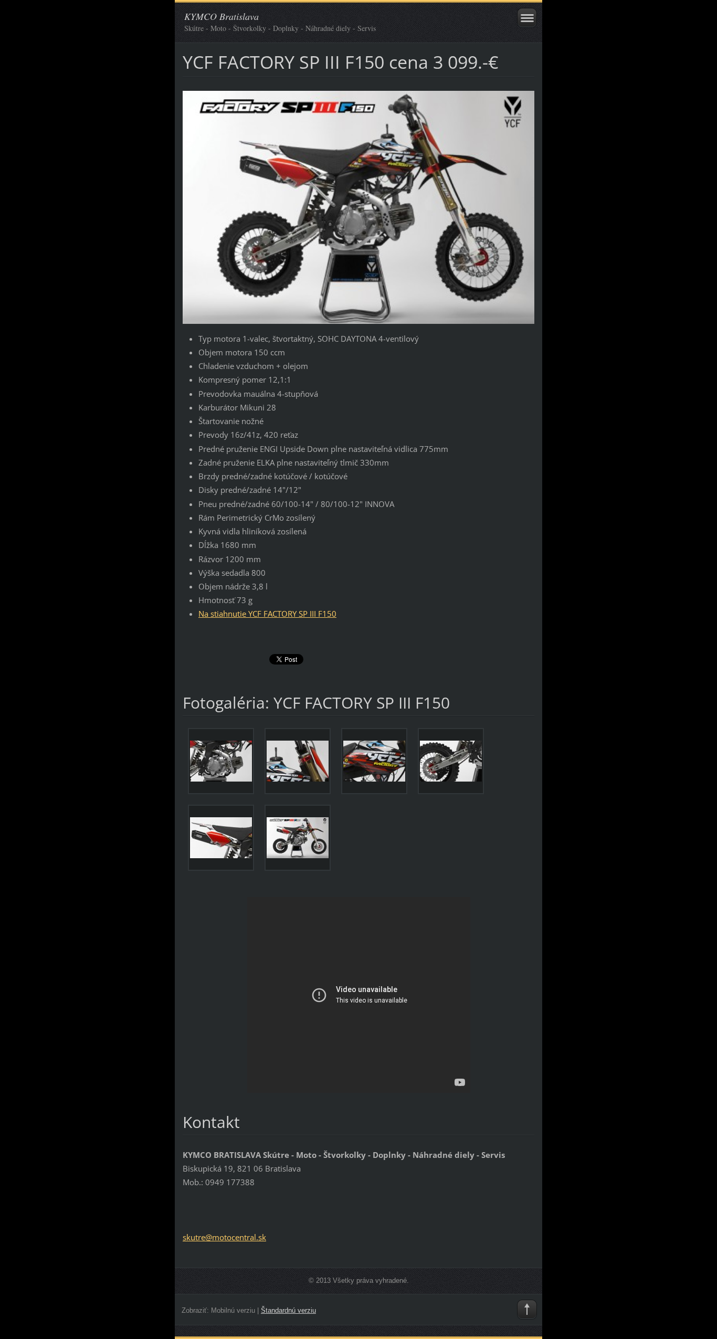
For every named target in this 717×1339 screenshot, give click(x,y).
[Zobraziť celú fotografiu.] (221, 761)
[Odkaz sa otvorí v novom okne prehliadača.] (358, 206)
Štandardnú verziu (288, 1310)
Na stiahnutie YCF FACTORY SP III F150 (267, 613)
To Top (527, 1310)
